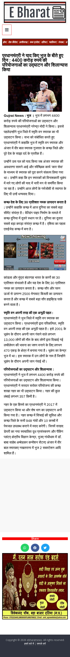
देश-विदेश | (13, 42)
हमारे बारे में (29, 643)
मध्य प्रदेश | (35, 42)
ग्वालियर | (53, 42)
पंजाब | (61, 42)
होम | (5, 42)
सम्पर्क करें (41, 643)
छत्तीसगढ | (23, 42)
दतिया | (44, 42)
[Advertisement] (35, 495)
